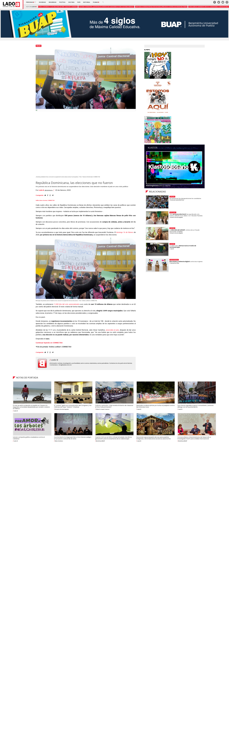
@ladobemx (49, 190)
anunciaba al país (112, 330)
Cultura (71, 2)
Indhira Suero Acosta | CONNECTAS (45, 200)
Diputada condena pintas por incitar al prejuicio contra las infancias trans (101, 7)
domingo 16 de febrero (124, 232)
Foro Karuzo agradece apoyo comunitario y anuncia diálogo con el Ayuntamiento (156, 7)
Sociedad (42, 2)
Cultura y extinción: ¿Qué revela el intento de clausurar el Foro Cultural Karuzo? (46, 7)
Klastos (152, 148)
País (78, 2)
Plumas (96, 2)
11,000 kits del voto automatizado (67, 304)
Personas (31, 2)
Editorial (86, 2)
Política (62, 2)
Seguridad (52, 2)
